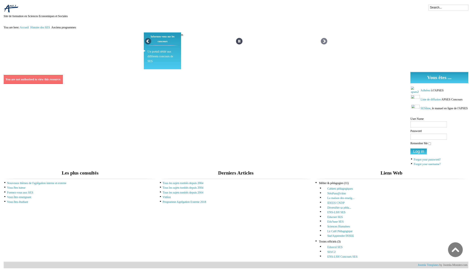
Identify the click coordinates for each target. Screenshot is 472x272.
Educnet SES (335, 217)
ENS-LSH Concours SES (342, 256)
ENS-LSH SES (336, 212)
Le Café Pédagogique (340, 231)
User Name (417, 118)
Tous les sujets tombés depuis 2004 (183, 183)
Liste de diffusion (431, 99)
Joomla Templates (428, 264)
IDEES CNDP (336, 202)
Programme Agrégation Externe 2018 (184, 201)
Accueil (24, 27)
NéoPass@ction (336, 193)
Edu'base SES (335, 221)
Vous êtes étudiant (17, 201)
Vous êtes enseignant (19, 197)
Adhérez (426, 90)
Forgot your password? (427, 159)
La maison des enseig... (340, 198)
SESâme (426, 108)
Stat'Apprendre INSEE (340, 235)
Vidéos (167, 197)
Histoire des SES (40, 27)
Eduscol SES (335, 247)
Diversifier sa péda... (339, 207)
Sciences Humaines (338, 226)
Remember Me (419, 143)
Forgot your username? (427, 164)
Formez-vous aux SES (20, 192)
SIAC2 (331, 251)
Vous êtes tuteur (16, 187)
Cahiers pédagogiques (340, 188)
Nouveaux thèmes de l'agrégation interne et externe (36, 183)
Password (416, 130)
